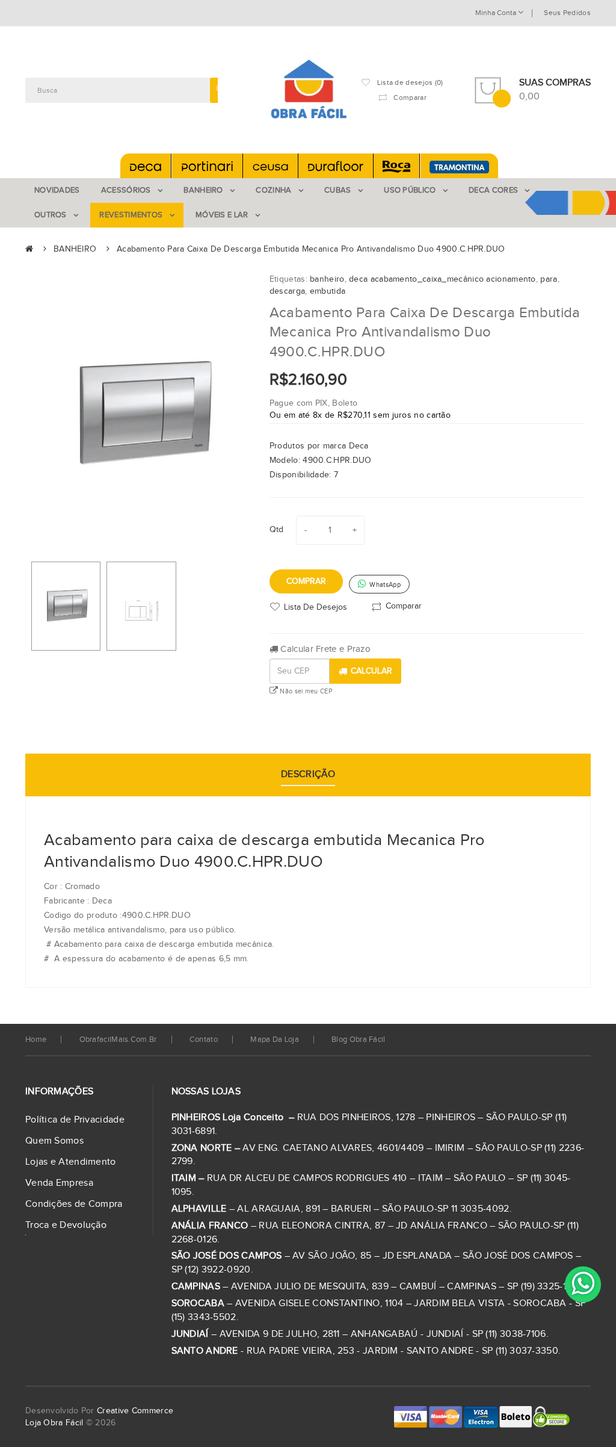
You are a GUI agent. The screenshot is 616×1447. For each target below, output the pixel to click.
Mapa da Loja (274, 1039)
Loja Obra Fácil (54, 1423)
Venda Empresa (59, 1183)
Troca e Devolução (65, 1225)
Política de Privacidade (75, 1120)
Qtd (277, 529)
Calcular (371, 671)
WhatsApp (384, 585)
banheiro (327, 279)
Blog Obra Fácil (358, 1039)
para (548, 279)
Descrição (308, 774)
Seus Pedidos (567, 12)
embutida (327, 291)
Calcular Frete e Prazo (324, 649)
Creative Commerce (135, 1411)
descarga (287, 291)
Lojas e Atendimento (70, 1162)
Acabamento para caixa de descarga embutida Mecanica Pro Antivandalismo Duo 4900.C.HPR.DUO (311, 249)
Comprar (306, 581)
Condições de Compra (74, 1204)
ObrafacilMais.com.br (118, 1039)
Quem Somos (54, 1141)
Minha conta (496, 12)
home (35, 1039)
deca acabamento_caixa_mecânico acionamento (442, 279)
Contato (203, 1039)
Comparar (404, 606)
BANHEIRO (75, 249)
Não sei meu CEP (305, 691)
